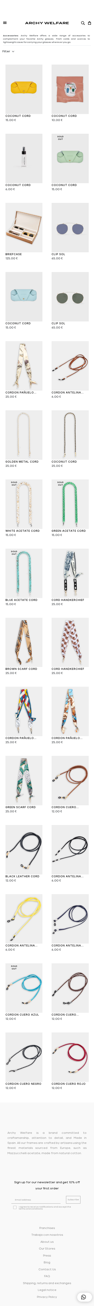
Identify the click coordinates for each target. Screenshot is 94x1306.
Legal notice (47, 1290)
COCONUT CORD (18, 116)
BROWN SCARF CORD (21, 669)
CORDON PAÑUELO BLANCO (19, 393)
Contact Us (47, 1269)
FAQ (47, 1276)
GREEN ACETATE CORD (69, 530)
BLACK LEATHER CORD (22, 876)
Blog (47, 1262)
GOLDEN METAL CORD (22, 461)
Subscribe (73, 1200)
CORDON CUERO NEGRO (23, 1083)
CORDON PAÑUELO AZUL (66, 738)
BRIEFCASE (13, 254)
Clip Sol (58, 254)
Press (47, 1256)
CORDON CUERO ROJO (69, 1083)
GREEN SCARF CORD (20, 807)
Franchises (47, 1228)
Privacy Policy (47, 1297)
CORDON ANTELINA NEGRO (66, 876)
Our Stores (47, 1249)
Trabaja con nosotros (47, 1235)
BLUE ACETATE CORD (21, 600)
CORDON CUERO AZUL (22, 1014)
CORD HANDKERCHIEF (68, 600)
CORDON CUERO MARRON (64, 807)
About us (47, 1242)
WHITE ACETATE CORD (22, 530)
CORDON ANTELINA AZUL (66, 946)
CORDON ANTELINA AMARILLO (20, 946)
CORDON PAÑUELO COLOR (19, 738)
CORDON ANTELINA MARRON (66, 393)
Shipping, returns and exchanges (47, 1283)
